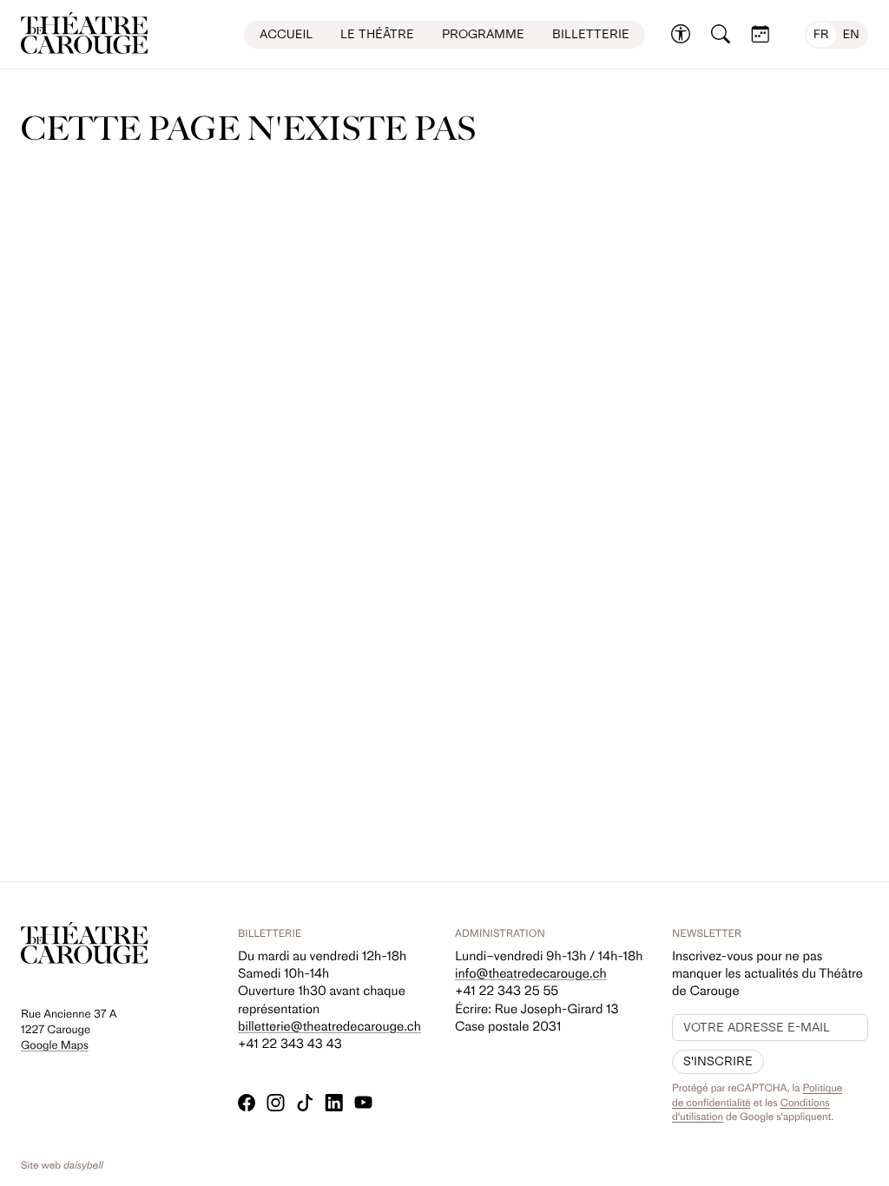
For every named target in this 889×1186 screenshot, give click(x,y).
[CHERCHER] (721, 35)
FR (821, 34)
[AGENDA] (760, 35)
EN (851, 34)
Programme (483, 34)
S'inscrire (718, 1061)
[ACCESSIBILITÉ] (681, 35)
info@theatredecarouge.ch (531, 973)
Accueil (286, 34)
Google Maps (55, 1045)
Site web (62, 1165)
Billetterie (590, 34)
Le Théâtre (377, 34)
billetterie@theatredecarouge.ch (329, 1026)
